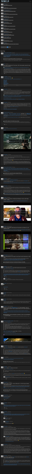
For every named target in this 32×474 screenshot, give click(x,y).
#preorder (18, 414)
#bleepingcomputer (16, 55)
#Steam (29, 113)
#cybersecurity (10, 20)
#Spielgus (23, 99)
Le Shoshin (5, 283)
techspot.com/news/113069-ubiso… (10, 268)
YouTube (14, 141)
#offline (15, 180)
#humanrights (13, 26)
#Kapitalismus (14, 307)
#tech (6, 170)
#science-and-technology (12, 14)
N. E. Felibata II (6, 76)
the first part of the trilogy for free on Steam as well (13, 117)
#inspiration (11, 464)
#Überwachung (5, 82)
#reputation (19, 271)
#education (28, 169)
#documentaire (7, 359)
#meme (4, 405)
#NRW (24, 259)
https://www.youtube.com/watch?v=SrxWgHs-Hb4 (10, 332)
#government (24, 405)
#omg (28, 182)
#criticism (27, 274)
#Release (14, 386)
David (6, 278)
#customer (23, 182)
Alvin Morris (5, 30)
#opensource (11, 29)
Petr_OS (5, 27)
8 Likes (6, 288)
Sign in (30, 1)
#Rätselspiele (20, 99)
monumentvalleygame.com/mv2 (7, 97)
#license (11, 182)
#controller (22, 373)
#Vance (10, 405)
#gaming (5, 5)
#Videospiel (10, 311)
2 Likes (6, 124)
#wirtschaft (7, 311)
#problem (6, 274)
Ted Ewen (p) (5, 42)
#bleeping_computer (11, 55)
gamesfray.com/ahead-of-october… (10, 458)
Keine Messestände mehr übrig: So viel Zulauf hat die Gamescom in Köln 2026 (13, 260)
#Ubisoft (5, 267)
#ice (6, 405)
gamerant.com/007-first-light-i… (9, 348)
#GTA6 (12, 386)
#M (15, 99)
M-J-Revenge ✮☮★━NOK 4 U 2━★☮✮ (8, 320)
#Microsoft (5, 179)
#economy (7, 29)
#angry (25, 274)
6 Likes (6, 416)
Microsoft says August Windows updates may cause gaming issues (16, 54)
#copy (9, 464)
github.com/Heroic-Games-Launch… (14, 106)
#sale (14, 464)
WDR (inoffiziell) (6, 255)
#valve (11, 5)
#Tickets (11, 259)
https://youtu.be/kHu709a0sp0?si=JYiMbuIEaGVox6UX (10, 200)
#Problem (17, 311)
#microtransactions (15, 274)
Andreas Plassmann (6, 33)
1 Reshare (6, 289)
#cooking (12, 8)
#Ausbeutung (5, 312)
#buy (20, 414)
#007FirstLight (10, 351)
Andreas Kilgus (6, 89)
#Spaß (29, 311)
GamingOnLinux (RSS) (6, 36)
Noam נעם (7, 422)
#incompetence (26, 180)
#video (8, 5)
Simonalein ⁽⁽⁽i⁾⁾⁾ (6, 306)
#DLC (12, 267)
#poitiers (11, 17)
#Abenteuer (9, 322)
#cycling (15, 11)
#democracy (5, 29)
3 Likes (6, 407)
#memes (9, 14)
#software (16, 182)
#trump (8, 405)
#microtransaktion (25, 311)
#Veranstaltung (14, 259)
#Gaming (5, 99)
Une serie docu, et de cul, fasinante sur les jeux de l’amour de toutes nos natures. (13, 358)
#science (18, 229)
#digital (16, 414)
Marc (4, 39)
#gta (15, 405)
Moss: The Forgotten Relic (8, 331)
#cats (7, 14)
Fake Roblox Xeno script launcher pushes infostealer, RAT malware (16, 168)
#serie (4, 359)
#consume (22, 414)
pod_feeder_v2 (8, 56)
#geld (22, 311)
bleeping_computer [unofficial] (8, 52)
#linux (12, 17)
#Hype (23, 386)
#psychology (5, 14)
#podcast (5, 23)
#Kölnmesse (22, 259)
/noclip (10, 213)
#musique (9, 17)
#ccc (4, 26)
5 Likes (6, 342)
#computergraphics (23, 229)
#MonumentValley (12, 99)
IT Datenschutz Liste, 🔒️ (8, 77)
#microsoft (5, 55)
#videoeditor (5, 8)
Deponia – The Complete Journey (12, 114)
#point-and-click (10, 115)
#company (5, 275)
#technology (10, 23)
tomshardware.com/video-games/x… (14, 179)
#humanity (28, 414)
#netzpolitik (8, 26)
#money (16, 464)
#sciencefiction (14, 8)
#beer (4, 11)
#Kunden (20, 311)
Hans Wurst (5, 197)
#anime (8, 20)
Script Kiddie (5, 178)
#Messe (17, 259)
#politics (13, 405)
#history (19, 115)
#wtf (29, 182)
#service (21, 182)
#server (13, 182)
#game (11, 180)
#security (24, 55)
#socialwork (6, 26)
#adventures (13, 115)
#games (10, 5)
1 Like (5, 73)
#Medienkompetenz (6, 83)
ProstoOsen (11, 141)
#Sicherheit (5, 81)
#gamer (9, 182)
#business (11, 274)
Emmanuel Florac (7, 376)
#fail (14, 182)
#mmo (26, 200)
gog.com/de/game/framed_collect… (9, 441)
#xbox (4, 182)
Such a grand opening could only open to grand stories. (10, 128)
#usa (11, 405)
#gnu (12, 20)
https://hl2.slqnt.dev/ (6, 398)
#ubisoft (5, 311)
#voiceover (7, 8)
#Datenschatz (5, 80)
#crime (27, 405)
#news (9, 29)
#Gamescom (7, 259)
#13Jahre (21, 386)
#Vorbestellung (17, 386)
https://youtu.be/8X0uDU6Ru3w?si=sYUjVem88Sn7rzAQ (10, 229)
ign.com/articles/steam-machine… (10, 369)
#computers (21, 55)
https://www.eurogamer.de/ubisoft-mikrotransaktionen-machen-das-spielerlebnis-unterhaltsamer (16, 310)
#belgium (6, 11)
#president (29, 405)
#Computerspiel (8, 99)
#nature (10, 359)
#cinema (6, 17)
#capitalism (19, 274)
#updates (5, 170)
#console (13, 180)
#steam (6, 5)
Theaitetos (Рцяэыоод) (7, 112)
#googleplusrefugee (11, 11)
